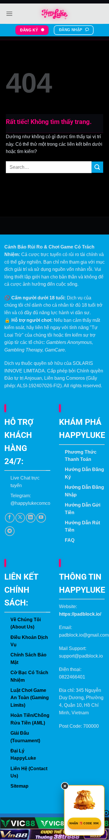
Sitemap (19, 786)
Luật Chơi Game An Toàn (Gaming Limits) (29, 698)
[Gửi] (97, 167)
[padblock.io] (55, 14)
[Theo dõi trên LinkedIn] (30, 518)
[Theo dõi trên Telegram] (10, 531)
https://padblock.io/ (80, 614)
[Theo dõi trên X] (20, 518)
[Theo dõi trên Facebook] (10, 518)
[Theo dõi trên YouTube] (41, 518)
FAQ (69, 540)
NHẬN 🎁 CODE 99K (84, 823)
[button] (9, 13)
